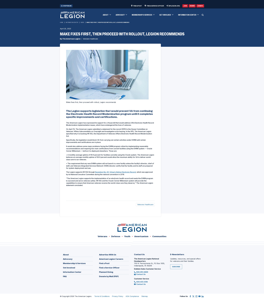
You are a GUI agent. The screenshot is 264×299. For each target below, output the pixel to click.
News (82, 22)
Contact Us (141, 274)
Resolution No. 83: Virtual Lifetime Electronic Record (115, 172)
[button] (107, 15)
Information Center (72, 22)
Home (61, 22)
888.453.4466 (142, 272)
